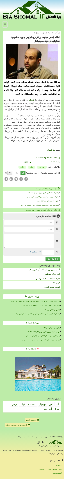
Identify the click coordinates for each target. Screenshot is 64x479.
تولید (32, 167)
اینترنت (42, 167)
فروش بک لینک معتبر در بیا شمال (50, 469)
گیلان (22, 167)
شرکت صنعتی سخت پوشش (48, 278)
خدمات (32, 404)
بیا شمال (51, 150)
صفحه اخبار (31, 420)
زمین (14, 404)
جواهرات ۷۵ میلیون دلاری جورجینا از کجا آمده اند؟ (43, 192)
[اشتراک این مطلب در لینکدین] (11, 179)
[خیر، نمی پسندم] (9, 173)
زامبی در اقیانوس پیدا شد (51, 309)
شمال (31, 100)
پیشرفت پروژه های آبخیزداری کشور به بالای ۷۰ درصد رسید (40, 196)
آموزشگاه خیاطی (52, 274)
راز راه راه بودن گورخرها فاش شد (48, 201)
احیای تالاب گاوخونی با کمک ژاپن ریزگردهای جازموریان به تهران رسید (38, 305)
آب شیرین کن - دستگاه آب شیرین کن (44, 270)
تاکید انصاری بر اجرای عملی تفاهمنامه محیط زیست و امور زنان (40, 205)
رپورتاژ (42, 404)
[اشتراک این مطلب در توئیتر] (16, 179)
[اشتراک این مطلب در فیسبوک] (21, 179)
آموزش (48, 409)
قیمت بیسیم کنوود (52, 287)
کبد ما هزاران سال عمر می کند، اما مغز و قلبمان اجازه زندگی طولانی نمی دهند (35, 301)
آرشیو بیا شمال (57, 473)
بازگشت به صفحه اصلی (16, 425)
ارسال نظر (51, 259)
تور (51, 404)
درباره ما (59, 465)
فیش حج (56, 282)
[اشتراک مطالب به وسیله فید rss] (6, 179)
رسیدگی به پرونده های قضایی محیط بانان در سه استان (43, 335)
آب (57, 404)
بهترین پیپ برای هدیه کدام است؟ (49, 327)
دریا (57, 409)
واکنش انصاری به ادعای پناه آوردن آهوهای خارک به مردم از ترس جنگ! (37, 313)
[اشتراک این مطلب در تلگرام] (26, 179)
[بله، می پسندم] (23, 173)
